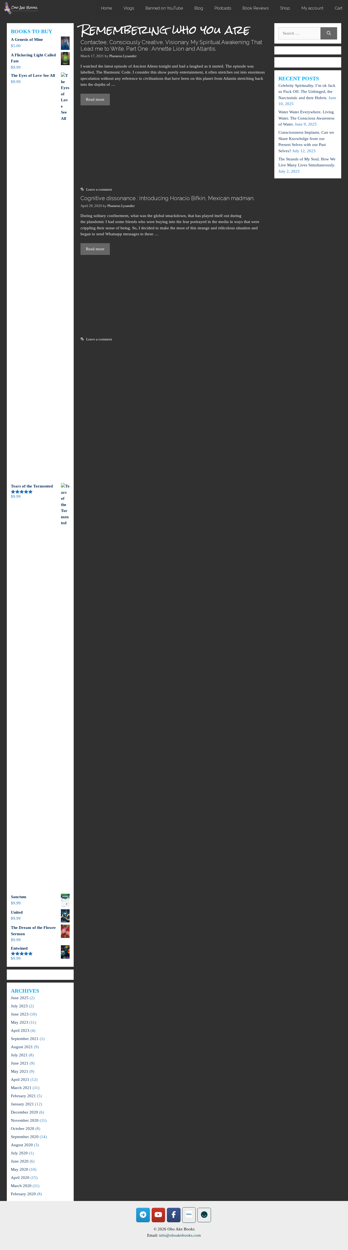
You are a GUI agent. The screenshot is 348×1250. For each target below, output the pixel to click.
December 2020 (24, 1112)
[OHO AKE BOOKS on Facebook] (174, 1215)
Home (106, 8)
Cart (338, 8)
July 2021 (19, 1055)
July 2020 (19, 1153)
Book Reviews (256, 8)
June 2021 (20, 1063)
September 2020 (25, 1137)
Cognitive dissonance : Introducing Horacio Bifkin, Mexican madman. (167, 198)
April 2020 (20, 1177)
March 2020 (21, 1186)
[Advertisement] (174, 146)
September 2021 (25, 1038)
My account (312, 8)
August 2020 (22, 1145)
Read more (95, 99)
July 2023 (19, 1006)
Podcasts (223, 8)
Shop (285, 8)
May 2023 (19, 1022)
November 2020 (25, 1120)
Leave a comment (99, 189)
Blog (198, 8)
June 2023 (20, 1014)
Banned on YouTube (164, 8)
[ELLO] (204, 1215)
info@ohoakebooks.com (180, 1235)
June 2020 (20, 1161)
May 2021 (19, 1071)
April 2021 (20, 1079)
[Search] (329, 33)
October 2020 (22, 1128)
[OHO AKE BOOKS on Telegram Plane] (143, 1215)
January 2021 (22, 1104)
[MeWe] (189, 1215)
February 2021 (23, 1096)
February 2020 (23, 1194)
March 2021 (21, 1088)
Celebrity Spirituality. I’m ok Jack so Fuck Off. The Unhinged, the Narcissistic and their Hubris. (306, 91)
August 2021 (22, 1047)
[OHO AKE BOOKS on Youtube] (158, 1215)
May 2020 (19, 1169)
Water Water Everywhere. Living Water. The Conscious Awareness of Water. (306, 118)
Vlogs (128, 8)
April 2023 (20, 1030)
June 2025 (20, 998)
